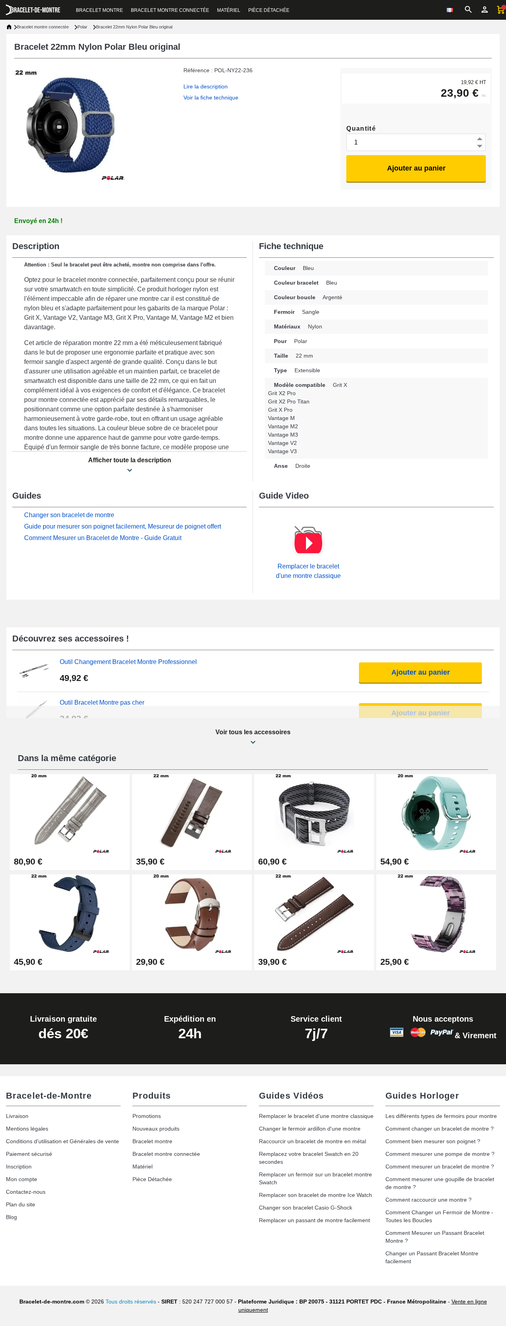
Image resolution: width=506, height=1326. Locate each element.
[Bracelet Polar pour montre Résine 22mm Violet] (436, 913)
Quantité (361, 128)
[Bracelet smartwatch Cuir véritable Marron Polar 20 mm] (192, 913)
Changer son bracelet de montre (69, 515)
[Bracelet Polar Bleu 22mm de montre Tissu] (70, 913)
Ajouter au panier (416, 168)
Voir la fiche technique (210, 97)
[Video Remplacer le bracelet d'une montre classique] (308, 543)
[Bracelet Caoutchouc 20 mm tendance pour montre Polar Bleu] (436, 813)
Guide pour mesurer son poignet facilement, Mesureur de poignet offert (122, 526)
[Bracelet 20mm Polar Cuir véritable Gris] (70, 813)
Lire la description (205, 86)
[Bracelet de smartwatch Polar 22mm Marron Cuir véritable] (192, 813)
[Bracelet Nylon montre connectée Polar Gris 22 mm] (314, 813)
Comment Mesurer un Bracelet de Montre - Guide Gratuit (102, 538)
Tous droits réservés (131, 1301)
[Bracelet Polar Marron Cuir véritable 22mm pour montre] (314, 913)
